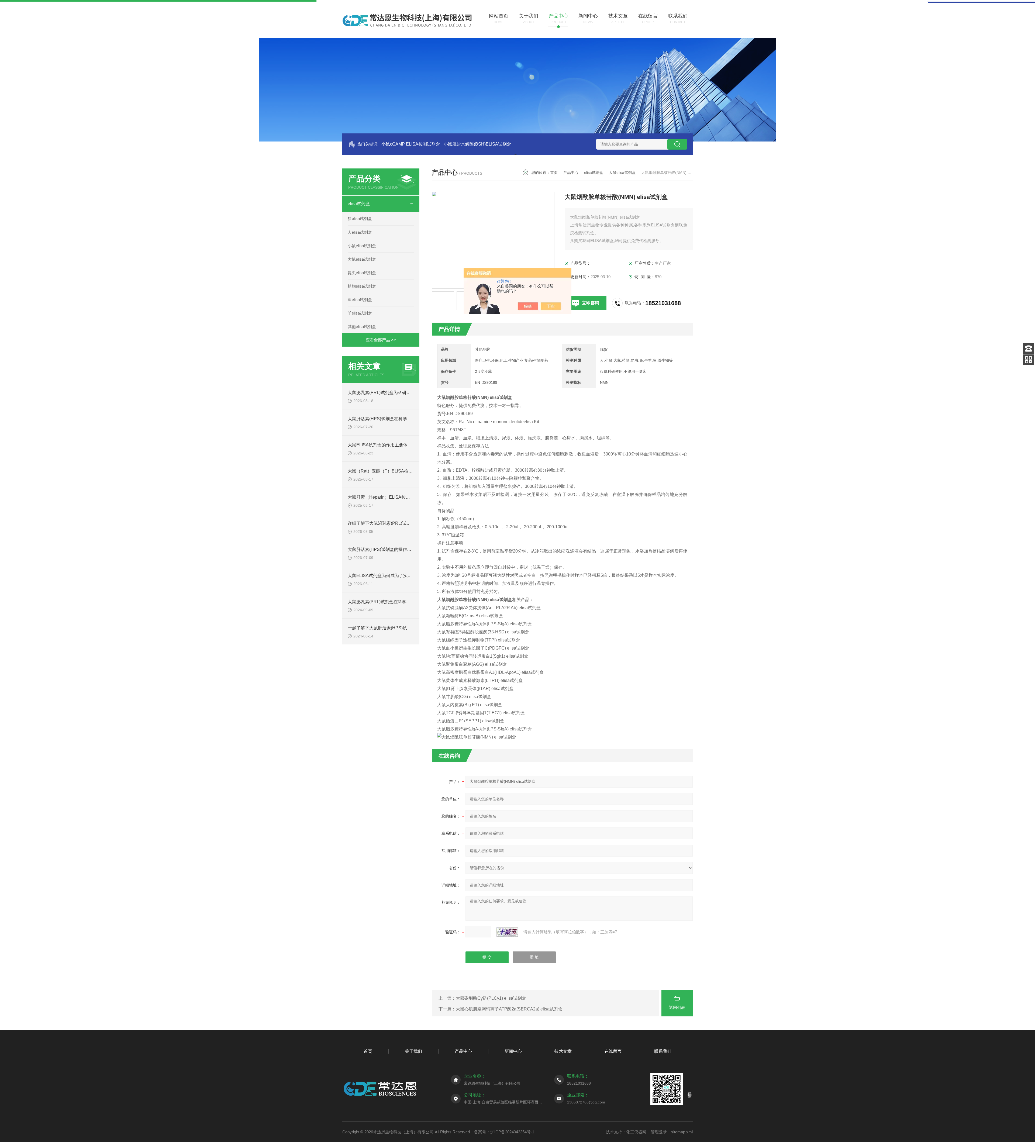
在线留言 (613, 1051)
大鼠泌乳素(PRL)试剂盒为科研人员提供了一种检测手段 (401, 392)
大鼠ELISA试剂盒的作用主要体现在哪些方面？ (393, 445)
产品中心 (570, 172)
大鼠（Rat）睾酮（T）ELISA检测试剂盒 (387, 471)
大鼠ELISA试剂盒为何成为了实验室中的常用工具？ (397, 575)
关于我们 (413, 1051)
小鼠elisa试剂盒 (362, 245)
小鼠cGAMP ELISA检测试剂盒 (410, 144)
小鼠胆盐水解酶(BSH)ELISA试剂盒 (477, 144)
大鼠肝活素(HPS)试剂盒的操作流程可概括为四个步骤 (399, 549)
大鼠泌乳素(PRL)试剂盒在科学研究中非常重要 (392, 601)
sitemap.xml (682, 1132)
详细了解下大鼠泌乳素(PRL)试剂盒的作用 (388, 523)
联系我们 (662, 1051)
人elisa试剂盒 (360, 232)
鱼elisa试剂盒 (360, 299)
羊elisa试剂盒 (360, 313)
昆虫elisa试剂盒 (362, 272)
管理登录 (659, 1132)
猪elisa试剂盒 (360, 218)
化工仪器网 (636, 1132)
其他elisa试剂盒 (362, 326)
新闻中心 (513, 1051)
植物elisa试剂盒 (362, 286)
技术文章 (563, 1051)
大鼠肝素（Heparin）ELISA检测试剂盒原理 (390, 497)
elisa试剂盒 (359, 203)
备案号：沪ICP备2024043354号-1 (504, 1132)
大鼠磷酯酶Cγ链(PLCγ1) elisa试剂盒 (491, 998)
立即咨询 (590, 303)
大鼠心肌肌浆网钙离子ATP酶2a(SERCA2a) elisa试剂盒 (509, 1009)
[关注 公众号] (1028, 359)
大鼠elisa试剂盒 (362, 259)
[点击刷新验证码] (507, 932)
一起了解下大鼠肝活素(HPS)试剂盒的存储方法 (392, 628)
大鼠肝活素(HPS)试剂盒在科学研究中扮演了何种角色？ (401, 418)
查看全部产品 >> (381, 339)
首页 (554, 172)
